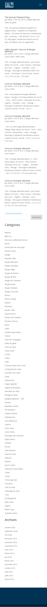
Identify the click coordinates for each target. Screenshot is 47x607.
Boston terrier (10, 314)
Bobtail (7, 303)
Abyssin (8, 232)
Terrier (7, 476)
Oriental (8, 443)
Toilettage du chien (12, 491)
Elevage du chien (11, 395)
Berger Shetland (11, 288)
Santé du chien (10, 454)
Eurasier (8, 402)
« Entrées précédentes (13, 213)
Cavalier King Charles (13, 332)
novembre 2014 (11, 546)
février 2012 (9, 579)
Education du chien (12, 391)
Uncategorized (10, 498)
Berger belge (10, 269)
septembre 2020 (11, 531)
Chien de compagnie (13, 339)
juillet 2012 (9, 575)
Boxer (7, 325)
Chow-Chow (9, 351)
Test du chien (10, 487)
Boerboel (8, 306)
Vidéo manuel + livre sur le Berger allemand (20, 50)
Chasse (7, 336)
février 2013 (9, 561)
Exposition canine (11, 406)
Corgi (7, 376)
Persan (7, 447)
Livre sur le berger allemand (17, 83)
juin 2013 (8, 557)
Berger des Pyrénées (13, 280)
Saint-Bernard (10, 450)
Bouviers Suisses (11, 321)
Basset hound (10, 251)
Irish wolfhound (11, 421)
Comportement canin (13, 369)
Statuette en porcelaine (14, 469)
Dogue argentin (11, 384)
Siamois (8, 461)
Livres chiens (10, 57)
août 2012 (9, 572)
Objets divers (10, 439)
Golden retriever (11, 413)
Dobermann (9, 380)
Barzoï (7, 243)
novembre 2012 (11, 564)
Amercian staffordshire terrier (16, 240)
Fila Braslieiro (10, 410)
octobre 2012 (10, 568)
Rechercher (36, 217)
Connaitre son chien (12, 373)
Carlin (7, 328)
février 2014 (9, 553)
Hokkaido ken (10, 417)
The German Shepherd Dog (17, 17)
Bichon (7, 295)
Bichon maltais (10, 299)
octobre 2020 (10, 527)
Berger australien (11, 266)
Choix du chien (10, 347)
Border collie (10, 310)
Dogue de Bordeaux (12, 388)
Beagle (7, 255)
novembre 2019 (11, 542)
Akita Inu (8, 236)
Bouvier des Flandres (13, 317)
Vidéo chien (20, 57)
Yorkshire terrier (11, 513)
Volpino (7, 506)
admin (10, 19)
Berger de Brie (10, 277)
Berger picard (10, 284)
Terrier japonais (11, 480)
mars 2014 (9, 549)
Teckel (7, 472)
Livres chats (9, 428)
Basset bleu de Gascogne (15, 247)
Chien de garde (10, 22)
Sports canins (10, 465)
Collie (7, 362)
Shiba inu (8, 458)
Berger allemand (33, 19)
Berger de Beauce (12, 273)
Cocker (7, 354)
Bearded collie (10, 258)
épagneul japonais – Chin (14, 399)
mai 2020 (8, 535)
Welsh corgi (9, 509)
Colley (7, 358)
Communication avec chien (15, 365)
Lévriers (8, 424)
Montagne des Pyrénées (14, 435)
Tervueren (9, 483)
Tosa (7, 495)
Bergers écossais (11, 291)
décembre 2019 (11, 538)
